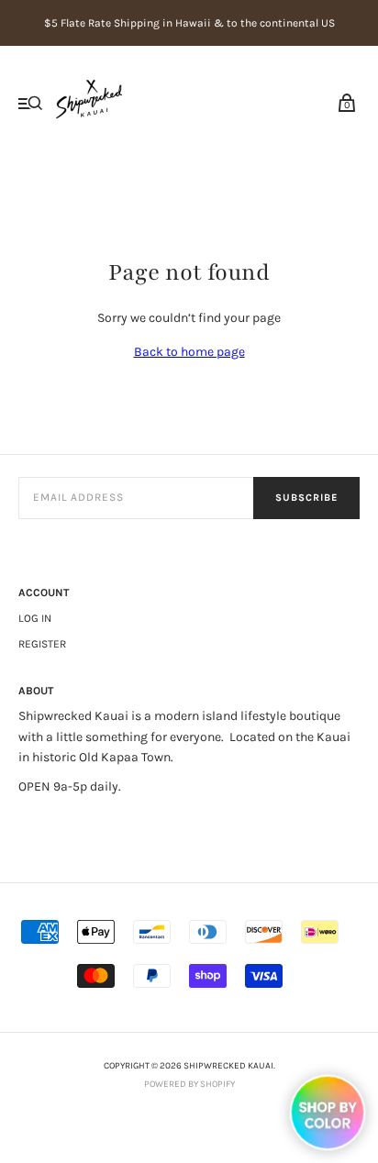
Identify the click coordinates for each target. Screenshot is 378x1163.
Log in (34, 618)
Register (42, 643)
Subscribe (306, 498)
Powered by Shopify (189, 1084)
